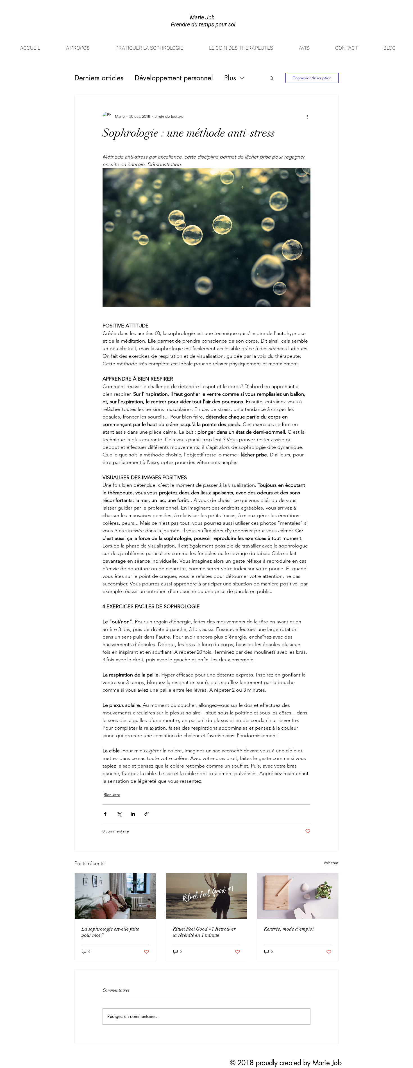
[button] (271, 78)
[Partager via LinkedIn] (132, 813)
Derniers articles (98, 77)
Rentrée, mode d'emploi (289, 929)
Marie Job (327, 1062)
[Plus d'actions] (307, 116)
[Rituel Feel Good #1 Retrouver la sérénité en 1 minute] (206, 896)
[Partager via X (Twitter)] (119, 813)
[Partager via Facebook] (105, 813)
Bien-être (112, 794)
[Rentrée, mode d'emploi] (297, 896)
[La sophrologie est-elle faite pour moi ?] (115, 896)
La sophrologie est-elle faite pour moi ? (110, 932)
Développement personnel (174, 77)
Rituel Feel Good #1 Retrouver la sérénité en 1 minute (204, 932)
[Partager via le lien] (146, 813)
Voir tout (331, 862)
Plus (230, 77)
